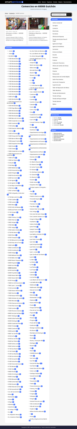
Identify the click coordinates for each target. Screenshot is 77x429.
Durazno (32, 180)
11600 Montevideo (13, 74)
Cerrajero (55, 25)
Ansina (10, 399)
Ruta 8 (32, 351)
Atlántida (10, 404)
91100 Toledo (12, 351)
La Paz (32, 264)
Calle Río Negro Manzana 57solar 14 (36, 88)
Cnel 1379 (32, 120)
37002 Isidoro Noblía (14, 230)
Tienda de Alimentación (59, 93)
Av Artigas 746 (12, 409)
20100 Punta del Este (14, 170)
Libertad (32, 275)
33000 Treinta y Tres (13, 217)
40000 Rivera (11, 235)
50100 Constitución (13, 250)
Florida (32, 201)
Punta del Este (34, 323)
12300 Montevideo (13, 94)
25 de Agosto (11, 180)
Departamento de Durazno (37, 141)
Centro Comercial (57, 23)
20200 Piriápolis (12, 173)
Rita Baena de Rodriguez (36, 333)
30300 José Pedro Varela (14, 210)
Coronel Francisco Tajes (36, 122)
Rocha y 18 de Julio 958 (36, 340)
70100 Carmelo (12, 288)
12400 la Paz (11, 96)
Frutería (55, 60)
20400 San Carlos (13, 178)
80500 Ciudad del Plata (14, 323)
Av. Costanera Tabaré (14, 417)
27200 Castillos (12, 199)
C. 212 (31, 78)
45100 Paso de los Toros (14, 242)
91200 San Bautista (13, 354)
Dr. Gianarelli (33, 174)
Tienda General (57, 101)
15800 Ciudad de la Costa (15, 151)
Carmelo (32, 99)
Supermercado (57, 85)
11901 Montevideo (13, 86)
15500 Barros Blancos (14, 138)
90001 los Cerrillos (13, 333)
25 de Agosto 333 (13, 183)
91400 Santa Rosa (13, 361)
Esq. (31, 191)
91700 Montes (12, 366)
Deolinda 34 (33, 130)
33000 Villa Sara (12, 220)
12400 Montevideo (13, 99)
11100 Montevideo (13, 61)
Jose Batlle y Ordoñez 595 (37, 234)
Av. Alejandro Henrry (13, 414)
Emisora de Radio (57, 52)
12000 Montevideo (13, 89)
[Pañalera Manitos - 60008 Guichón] (38, 24)
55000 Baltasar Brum (14, 255)
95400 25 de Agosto (13, 374)
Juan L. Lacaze (34, 252)
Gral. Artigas (33, 211)
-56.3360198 (11, 56)
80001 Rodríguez (12, 316)
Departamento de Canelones (38, 135)
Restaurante (56, 74)
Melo (31, 292)
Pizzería (55, 71)
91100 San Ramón (13, 349)
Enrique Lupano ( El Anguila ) (38, 187)
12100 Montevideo (13, 91)
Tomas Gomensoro (35, 386)
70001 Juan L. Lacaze (13, 285)
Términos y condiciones (59, 139)
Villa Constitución (35, 404)
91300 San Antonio (13, 356)
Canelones (33, 94)
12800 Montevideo (13, 111)
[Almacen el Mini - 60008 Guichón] (15, 24)
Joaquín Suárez (34, 232)
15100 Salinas (12, 126)
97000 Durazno (12, 384)
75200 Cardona (12, 308)
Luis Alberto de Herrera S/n (37, 280)
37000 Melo (11, 225)
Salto (31, 356)
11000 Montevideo (13, 58)
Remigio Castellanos (35, 328)
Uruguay (32, 394)
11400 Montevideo (13, 69)
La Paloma (33, 262)
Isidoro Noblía (34, 224)
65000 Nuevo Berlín (13, 275)
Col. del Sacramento (13, 392)
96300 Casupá (12, 376)
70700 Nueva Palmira (14, 295)
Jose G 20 (32, 237)
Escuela (55, 55)
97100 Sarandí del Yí (13, 389)
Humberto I (33, 221)
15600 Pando (11, 146)
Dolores (32, 159)
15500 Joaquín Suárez (14, 141)
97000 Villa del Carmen (14, 386)
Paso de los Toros (35, 310)
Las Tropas (33, 270)
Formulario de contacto (59, 134)
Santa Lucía (33, 371)
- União (10, 53)
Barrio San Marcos (35, 65)
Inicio (39, 2)
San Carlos (33, 358)
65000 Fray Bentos (13, 273)
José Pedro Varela (35, 247)
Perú (31, 315)
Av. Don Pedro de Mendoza (37, 51)
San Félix (32, 361)
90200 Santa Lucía (13, 343)
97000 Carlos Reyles (13, 381)
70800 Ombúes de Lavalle (15, 298)
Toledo (32, 383)
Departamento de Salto (36, 154)
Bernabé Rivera (34, 70)
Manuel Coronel (34, 290)
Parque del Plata (34, 307)
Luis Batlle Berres (34, 282)
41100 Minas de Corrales (15, 240)
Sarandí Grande (34, 376)
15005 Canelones (13, 123)
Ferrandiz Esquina (35, 199)
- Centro (10, 51)
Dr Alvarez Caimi (34, 164)
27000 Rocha (11, 188)
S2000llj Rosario (34, 353)
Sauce (31, 378)
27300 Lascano (12, 202)
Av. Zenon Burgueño (35, 56)
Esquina (32, 194)
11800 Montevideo (13, 81)
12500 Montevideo (13, 105)
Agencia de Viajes (57, 44)
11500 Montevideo (13, 71)
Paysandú (32, 313)
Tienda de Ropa (57, 96)
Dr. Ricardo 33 (34, 177)
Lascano (32, 272)
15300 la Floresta (12, 133)
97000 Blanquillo (12, 379)
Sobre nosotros (57, 137)
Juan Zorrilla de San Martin (37, 254)
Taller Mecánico (57, 90)
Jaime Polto (33, 226)
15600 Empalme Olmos (14, 143)
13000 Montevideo (13, 116)
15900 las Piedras (13, 160)
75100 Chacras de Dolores (15, 303)
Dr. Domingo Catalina (36, 172)
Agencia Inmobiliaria (58, 46)
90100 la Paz (11, 336)
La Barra (32, 259)
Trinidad (32, 391)
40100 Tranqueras (13, 237)
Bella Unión (33, 67)
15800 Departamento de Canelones (14, 154)
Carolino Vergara (34, 102)
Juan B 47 (32, 249)
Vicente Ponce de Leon (36, 401)
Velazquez (33, 396)
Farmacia (55, 57)
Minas (9, 394)
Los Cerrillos (33, 277)
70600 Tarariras (12, 293)
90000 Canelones (13, 328)
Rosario (32, 345)
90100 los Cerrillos (13, 338)
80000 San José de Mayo (14, 313)
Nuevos (44, 2)
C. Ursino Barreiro (35, 85)
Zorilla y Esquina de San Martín (38, 419)
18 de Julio (11, 163)
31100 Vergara (12, 212)
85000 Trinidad (12, 326)
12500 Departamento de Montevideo (14, 102)
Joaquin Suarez (34, 229)
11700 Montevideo (13, 79)
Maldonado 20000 (35, 287)
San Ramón (33, 366)
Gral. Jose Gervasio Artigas (37, 214)
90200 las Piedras (13, 341)
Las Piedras (33, 267)
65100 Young (11, 280)
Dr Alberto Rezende (35, 162)
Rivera (32, 335)
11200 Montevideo (13, 64)
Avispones (33, 62)
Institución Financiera (58, 63)
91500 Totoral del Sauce (14, 364)
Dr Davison (33, 169)
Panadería (55, 68)
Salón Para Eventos (58, 79)
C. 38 (31, 83)
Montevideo (11, 397)
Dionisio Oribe (34, 157)
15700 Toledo (12, 148)
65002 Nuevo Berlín (13, 278)
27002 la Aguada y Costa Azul (16, 193)
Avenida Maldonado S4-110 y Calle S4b (37, 59)
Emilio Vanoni (34, 182)
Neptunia (32, 300)
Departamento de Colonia (37, 139)
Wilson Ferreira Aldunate (37, 411)
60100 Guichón (12, 270)
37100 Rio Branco (13, 232)
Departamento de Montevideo (38, 148)
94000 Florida (12, 371)
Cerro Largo (33, 109)
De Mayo (32, 127)
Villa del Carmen (34, 406)
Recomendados (68, 2)
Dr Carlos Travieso (35, 167)
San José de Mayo (35, 363)
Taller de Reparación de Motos (61, 87)
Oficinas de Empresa (58, 36)
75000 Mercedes (12, 300)
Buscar (68, 14)
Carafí (31, 97)
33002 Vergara (12, 222)
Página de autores (58, 133)
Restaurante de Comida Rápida (61, 76)
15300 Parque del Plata (14, 136)
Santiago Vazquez (35, 373)
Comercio (12, 13)
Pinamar (32, 318)
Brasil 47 (32, 73)
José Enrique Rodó (35, 244)
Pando (32, 305)
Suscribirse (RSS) (57, 140)
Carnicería (55, 49)
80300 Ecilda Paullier (13, 318)
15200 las (10, 131)
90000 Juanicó (12, 331)
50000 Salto (11, 245)
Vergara (32, 399)
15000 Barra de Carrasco (15, 118)
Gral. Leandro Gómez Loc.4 (37, 216)
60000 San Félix (12, 265)
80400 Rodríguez (12, 321)
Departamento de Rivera (37, 152)
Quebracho (33, 325)
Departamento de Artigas (37, 132)
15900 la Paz (11, 157)
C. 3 (31, 80)
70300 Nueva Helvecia (14, 290)
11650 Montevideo (13, 76)
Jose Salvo (33, 242)
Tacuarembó (33, 381)
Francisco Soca (34, 204)
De (31, 125)
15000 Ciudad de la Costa (15, 121)
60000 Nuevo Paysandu (14, 260)
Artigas (10, 402)
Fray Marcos (33, 206)
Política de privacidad (58, 136)
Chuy (31, 112)
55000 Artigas (12, 253)
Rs (30, 348)
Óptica (54, 104)
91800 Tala (11, 369)
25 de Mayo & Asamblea (14, 185)
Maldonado (33, 285)
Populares (49, 2)
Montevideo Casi (34, 297)
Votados (55, 2)
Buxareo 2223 (34, 75)
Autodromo (11, 407)
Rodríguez (33, 343)
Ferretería (55, 34)
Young (32, 416)
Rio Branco (33, 330)
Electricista (55, 31)
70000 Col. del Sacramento (15, 283)
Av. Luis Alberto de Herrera (37, 53)
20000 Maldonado (13, 168)
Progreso (32, 320)
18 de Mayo (11, 165)
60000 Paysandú (12, 263)
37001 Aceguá (12, 227)
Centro (32, 107)
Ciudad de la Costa (35, 114)
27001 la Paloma (12, 190)
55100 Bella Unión (13, 258)
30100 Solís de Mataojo (14, 207)
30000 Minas (11, 204)
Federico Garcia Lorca (36, 196)
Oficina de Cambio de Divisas (60, 66)
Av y (9, 412)
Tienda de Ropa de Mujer (59, 98)
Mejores (60, 2)
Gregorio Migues (34, 219)
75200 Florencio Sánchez (15, 311)
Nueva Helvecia (34, 302)
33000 (9, 215)
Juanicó (32, 257)
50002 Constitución (13, 247)
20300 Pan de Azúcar (14, 175)
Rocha (31, 338)
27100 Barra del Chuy (14, 197)
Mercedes (32, 295)
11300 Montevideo (13, 66)
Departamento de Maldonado (38, 144)
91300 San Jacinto (13, 359)
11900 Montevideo (13, 84)
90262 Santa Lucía (13, 346)
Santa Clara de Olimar (36, 368)
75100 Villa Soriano (13, 306)
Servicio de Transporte (59, 82)
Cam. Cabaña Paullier (36, 92)
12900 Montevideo (13, 113)
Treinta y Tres (33, 388)
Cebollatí (32, 104)
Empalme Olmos (34, 185)
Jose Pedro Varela (35, 239)
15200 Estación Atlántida (15, 128)
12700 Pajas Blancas (13, 108)
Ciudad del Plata (34, 117)
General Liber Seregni (36, 209)
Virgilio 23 (33, 409)
